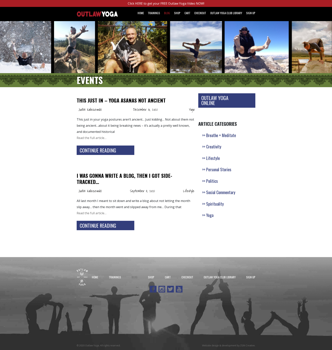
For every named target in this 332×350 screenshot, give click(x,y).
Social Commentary (220, 192)
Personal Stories (218, 169)
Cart (187, 13)
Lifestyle (188, 191)
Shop (177, 13)
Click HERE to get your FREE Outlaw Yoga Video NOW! (166, 3)
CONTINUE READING (98, 150)
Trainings (154, 13)
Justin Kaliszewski (90, 109)
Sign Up (250, 13)
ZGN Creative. (247, 345)
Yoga (191, 109)
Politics (212, 181)
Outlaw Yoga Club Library (226, 13)
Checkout (200, 13)
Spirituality (215, 204)
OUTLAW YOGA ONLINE (214, 100)
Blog (167, 13)
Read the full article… (91, 138)
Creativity (213, 146)
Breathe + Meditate (221, 135)
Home (141, 13)
